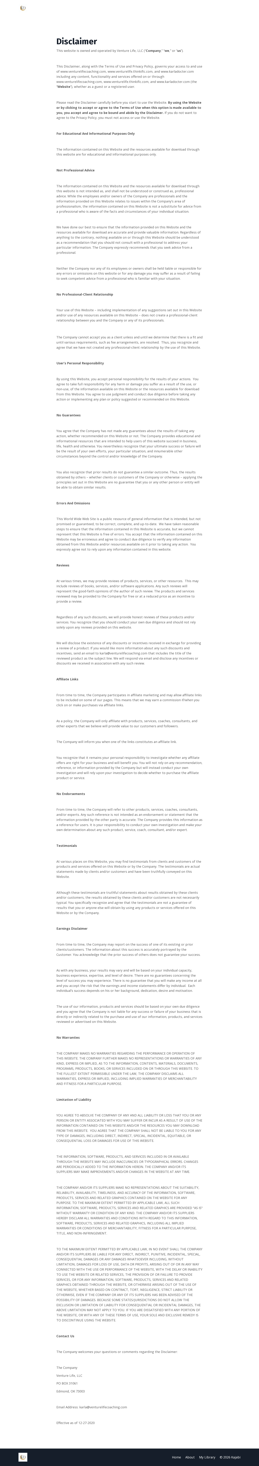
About (190, 1457)
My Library (207, 1457)
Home (176, 1457)
